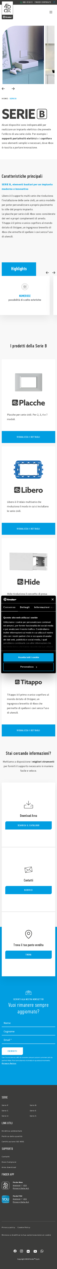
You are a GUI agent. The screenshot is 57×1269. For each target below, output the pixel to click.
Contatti (6, 1156)
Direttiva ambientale (12, 1131)
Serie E (33, 1111)
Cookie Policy (24, 1227)
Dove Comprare (9, 1162)
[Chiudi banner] (53, 599)
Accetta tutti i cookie (28, 657)
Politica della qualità (12, 1136)
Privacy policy (8, 1227)
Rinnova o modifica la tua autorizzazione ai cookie (26, 1235)
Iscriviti (12, 1051)
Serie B (33, 1105)
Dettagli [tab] (25, 607)
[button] (54, 2)
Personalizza (26, 667)
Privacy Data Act (21, 1188)
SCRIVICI (28, 890)
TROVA (28, 954)
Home (5, 98)
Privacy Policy (9, 1063)
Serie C (5, 1111)
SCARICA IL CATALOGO (28, 825)
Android (16, 1185)
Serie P (5, 1105)
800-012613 (27, 2)
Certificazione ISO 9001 (13, 1141)
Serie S (33, 1116)
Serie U (5, 1116)
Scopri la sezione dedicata (28, 401)
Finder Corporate (43, 2)
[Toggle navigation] (50, 12)
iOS (25, 1185)
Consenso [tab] (9, 607)
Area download (9, 1167)
